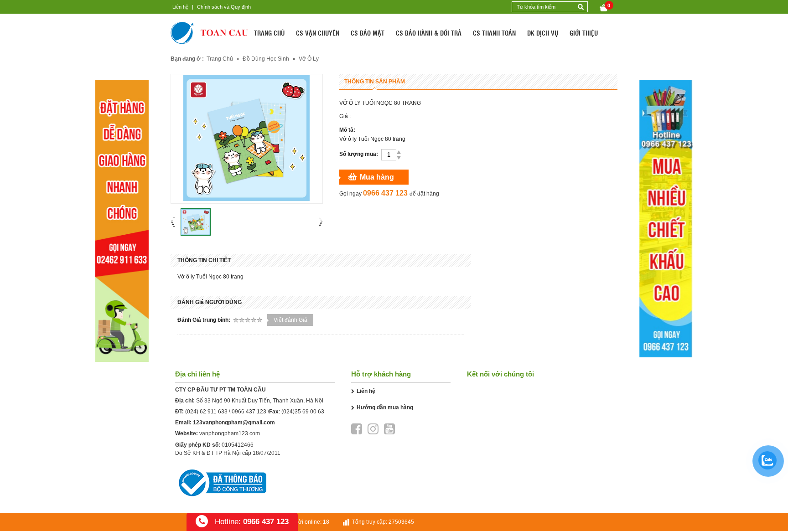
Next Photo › (317, 222)
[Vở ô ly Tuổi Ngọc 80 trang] (196, 222)
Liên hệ (180, 7)
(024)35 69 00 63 (302, 411)
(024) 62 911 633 (206, 411)
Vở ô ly (309, 59)
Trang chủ (220, 59)
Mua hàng (377, 177)
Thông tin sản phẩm (374, 81)
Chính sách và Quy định (224, 7)
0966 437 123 (249, 411)
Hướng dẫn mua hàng (385, 407)
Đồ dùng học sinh (266, 59)
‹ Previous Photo (176, 222)
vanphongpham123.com (229, 433)
